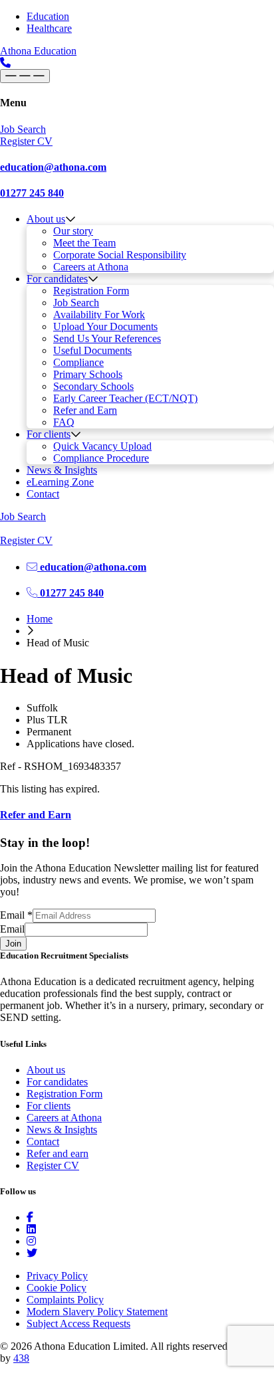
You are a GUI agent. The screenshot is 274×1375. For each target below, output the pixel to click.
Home (40, 618)
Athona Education (38, 50)
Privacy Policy (57, 1275)
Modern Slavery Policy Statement (97, 1311)
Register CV (53, 1165)
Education (48, 16)
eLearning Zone (60, 482)
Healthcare (49, 28)
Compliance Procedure (101, 458)
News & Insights (62, 470)
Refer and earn (57, 1153)
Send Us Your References (107, 338)
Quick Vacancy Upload (102, 446)
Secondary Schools (93, 386)
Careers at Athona (90, 266)
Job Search (76, 302)
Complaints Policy (65, 1299)
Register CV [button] (26, 141)
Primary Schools (87, 374)
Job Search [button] (23, 129)
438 (21, 1358)
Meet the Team (84, 242)
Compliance (78, 362)
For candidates (57, 278)
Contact (43, 494)
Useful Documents (92, 350)
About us (46, 219)
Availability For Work (99, 314)
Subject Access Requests (78, 1323)
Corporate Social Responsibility (119, 254)
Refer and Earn (85, 410)
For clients (48, 434)
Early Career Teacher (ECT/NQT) (125, 398)
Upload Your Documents (105, 326)
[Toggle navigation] (25, 76)
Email (16, 915)
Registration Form (91, 290)
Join (13, 944)
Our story (73, 230)
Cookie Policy (56, 1287)
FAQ (63, 422)
